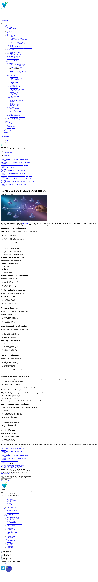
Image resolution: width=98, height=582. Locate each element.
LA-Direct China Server (16, 95)
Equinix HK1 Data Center (16, 38)
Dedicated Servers (8, 74)
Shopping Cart (7, 130)
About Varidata (10, 543)
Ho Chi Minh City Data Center (14, 524)
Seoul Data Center (11, 522)
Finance (9, 533)
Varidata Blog (7, 154)
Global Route (10, 63)
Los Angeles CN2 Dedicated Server (13, 466)
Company (6, 121)
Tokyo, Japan (10, 45)
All (4, 151)
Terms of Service (11, 126)
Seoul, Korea (10, 53)
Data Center (6, 515)
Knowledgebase (11, 128)
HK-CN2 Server (14, 77)
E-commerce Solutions (12, 532)
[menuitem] (4, 138)
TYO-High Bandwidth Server (17, 100)
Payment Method (11, 124)
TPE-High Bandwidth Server (17, 110)
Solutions (9, 30)
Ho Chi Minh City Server (13, 506)
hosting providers (26, 223)
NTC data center (14, 60)
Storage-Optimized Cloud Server (18, 67)
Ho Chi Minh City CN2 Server (17, 117)
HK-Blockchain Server (15, 83)
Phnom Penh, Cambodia (13, 59)
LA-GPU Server (14, 93)
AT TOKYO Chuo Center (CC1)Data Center (21, 48)
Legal (5, 563)
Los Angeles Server (11, 500)
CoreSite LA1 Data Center (16, 42)
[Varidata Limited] (10, 7)
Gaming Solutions (11, 529)
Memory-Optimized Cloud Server (18, 66)
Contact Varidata (11, 122)
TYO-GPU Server (14, 104)
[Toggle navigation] (1, 23)
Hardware (9, 32)
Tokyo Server (10, 502)
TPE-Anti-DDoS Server (16, 111)
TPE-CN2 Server (14, 108)
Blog (8, 125)
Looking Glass (10, 514)
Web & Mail (10, 528)
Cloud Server (7, 61)
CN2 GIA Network (11, 28)
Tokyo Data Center (11, 520)
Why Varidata (7, 26)
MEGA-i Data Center (15, 37)
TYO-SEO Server (14, 103)
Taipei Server (10, 503)
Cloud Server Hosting (12, 510)
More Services (7, 508)
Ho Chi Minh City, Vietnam (13, 56)
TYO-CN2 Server (14, 99)
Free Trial (6, 132)
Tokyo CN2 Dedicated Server (11, 468)
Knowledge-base (8, 152)
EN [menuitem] (4, 138)
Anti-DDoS (9, 31)
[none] (50, 140)
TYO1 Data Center (14, 46)
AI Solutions (10, 535)
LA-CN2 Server (14, 88)
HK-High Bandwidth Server (17, 78)
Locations (6, 34)
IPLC (8, 511)
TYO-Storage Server (15, 106)
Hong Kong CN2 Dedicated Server (13, 465)
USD (2, 20)
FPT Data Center (14, 57)
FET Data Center (14, 50)
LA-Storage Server (14, 96)
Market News (7, 155)
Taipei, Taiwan (10, 49)
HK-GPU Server (14, 82)
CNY (4, 20)
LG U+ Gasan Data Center (16, 55)
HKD (7, 20)
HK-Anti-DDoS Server (15, 79)
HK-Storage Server (14, 85)
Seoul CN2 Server (14, 114)
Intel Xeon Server (11, 536)
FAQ (8, 129)
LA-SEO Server (14, 92)
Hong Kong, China (11, 35)
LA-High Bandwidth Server (17, 89)
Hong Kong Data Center (13, 517)
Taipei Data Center (11, 521)
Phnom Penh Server (11, 507)
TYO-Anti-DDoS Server (16, 101)
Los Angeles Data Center (13, 518)
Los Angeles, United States (13, 41)
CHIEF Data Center (15, 52)
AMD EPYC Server (12, 537)
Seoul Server (10, 504)
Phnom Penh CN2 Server (16, 119)
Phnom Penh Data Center (13, 525)
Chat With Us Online (20, 469)
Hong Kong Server (11, 499)
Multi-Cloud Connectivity (13, 513)
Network (9, 542)
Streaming (9, 531)
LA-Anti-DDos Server (15, 90)
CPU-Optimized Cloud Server (17, 64)
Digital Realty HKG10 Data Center (18, 39)
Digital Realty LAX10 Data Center (18, 43)
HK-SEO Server (14, 81)
